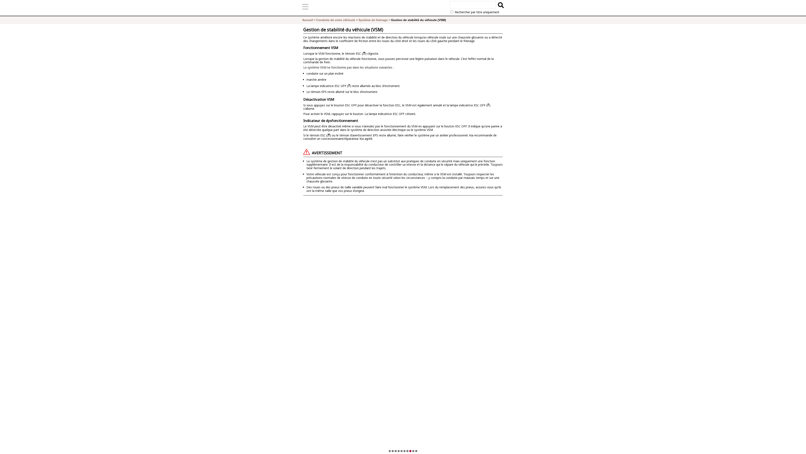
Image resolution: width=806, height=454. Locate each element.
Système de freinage (373, 20)
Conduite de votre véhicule (335, 20)
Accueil (307, 20)
